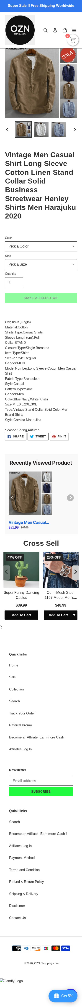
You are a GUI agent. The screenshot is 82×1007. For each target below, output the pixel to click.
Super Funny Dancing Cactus (21, 595)
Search (14, 701)
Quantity (10, 273)
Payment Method (22, 858)
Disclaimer (17, 906)
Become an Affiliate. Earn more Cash (36, 737)
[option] (23, 129)
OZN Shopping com (46, 963)
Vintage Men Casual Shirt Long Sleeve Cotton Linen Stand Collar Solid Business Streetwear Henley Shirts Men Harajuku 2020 (28, 522)
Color (8, 238)
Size (8, 256)
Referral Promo (20, 725)
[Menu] (74, 30)
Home (13, 665)
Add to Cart (21, 615)
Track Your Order (22, 713)
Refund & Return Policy (26, 882)
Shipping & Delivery (23, 894)
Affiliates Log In (20, 749)
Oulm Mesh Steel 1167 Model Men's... (61, 595)
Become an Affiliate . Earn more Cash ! (38, 834)
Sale (12, 677)
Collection (16, 689)
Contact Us (17, 918)
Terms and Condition (24, 870)
